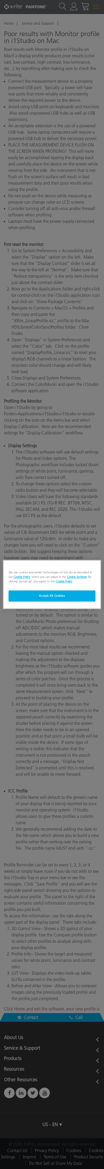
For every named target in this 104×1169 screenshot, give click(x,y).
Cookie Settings (77, 577)
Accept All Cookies (52, 596)
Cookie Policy (22, 577)
